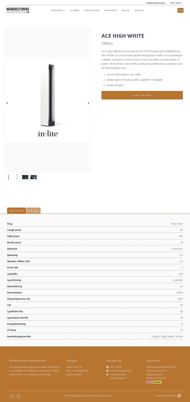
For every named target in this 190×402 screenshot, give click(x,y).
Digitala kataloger (74, 374)
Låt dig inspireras (74, 367)
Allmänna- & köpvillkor (157, 378)
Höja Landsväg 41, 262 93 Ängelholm (118, 376)
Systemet (74, 10)
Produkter (57, 10)
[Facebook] (12, 396)
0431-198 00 (175, 3)
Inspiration (111, 10)
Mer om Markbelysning (76, 370)
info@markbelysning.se (155, 3)
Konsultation (92, 10)
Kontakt (139, 10)
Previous (7, 102)
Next (88, 102)
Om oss (126, 10)
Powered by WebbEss (166, 395)
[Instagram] (18, 396)
